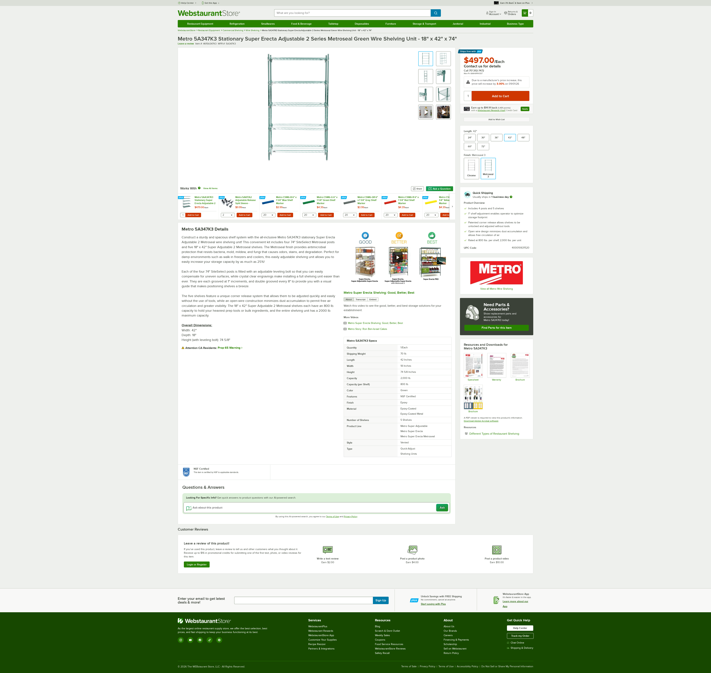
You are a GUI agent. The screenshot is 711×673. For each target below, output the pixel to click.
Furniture (390, 23)
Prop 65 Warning (229, 347)
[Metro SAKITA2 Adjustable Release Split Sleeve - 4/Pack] (239, 207)
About (349, 299)
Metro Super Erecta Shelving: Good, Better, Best (379, 292)
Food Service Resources (389, 644)
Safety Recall (382, 653)
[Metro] (496, 272)
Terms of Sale (409, 666)
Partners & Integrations (321, 648)
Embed (372, 299)
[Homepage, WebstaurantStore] (209, 13)
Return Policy (451, 653)
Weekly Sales (382, 635)
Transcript (360, 299)
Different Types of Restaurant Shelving (499, 433)
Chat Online (517, 642)
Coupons (380, 639)
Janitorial (458, 23)
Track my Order (520, 635)
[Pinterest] (219, 640)
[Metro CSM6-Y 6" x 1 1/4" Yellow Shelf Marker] (442, 207)
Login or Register (197, 564)
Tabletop (333, 23)
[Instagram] (181, 640)
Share (419, 188)
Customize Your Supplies (322, 639)
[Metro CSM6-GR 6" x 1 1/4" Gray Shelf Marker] (361, 207)
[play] (397, 257)
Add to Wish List (496, 119)
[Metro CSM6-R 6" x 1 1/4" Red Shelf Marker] (402, 207)
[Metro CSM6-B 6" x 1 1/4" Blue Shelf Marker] (279, 207)
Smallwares (268, 23)
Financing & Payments (456, 639)
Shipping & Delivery (522, 648)
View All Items (210, 188)
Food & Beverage (301, 23)
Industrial (485, 23)
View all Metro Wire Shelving (496, 288)
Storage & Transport (424, 23)
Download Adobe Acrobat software (481, 421)
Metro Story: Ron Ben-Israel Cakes (367, 329)
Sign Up (380, 600)
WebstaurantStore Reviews (390, 648)
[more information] (511, 197)
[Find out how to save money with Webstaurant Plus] (181, 197)
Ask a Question (442, 188)
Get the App (211, 3)
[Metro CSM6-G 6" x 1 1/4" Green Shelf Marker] (320, 207)
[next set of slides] (452, 207)
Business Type (515, 23)
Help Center (187, 3)
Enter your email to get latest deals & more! (201, 600)
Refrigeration (237, 23)
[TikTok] (210, 640)
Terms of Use (332, 516)
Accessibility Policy (467, 666)
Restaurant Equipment (200, 23)
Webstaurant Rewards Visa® (491, 110)
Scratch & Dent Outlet (387, 630)
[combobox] (352, 13)
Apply (525, 109)
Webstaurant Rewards (320, 630)
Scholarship (450, 644)
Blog (377, 626)
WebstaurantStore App (321, 635)
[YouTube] (190, 640)
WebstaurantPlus (317, 626)
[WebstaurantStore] (224, 621)
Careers (448, 635)
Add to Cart (193, 215)
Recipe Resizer (317, 644)
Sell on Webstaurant (455, 648)
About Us (449, 626)
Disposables (362, 23)
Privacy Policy (350, 516)
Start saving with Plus (433, 603)
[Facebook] (200, 640)
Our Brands (450, 630)
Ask (442, 507)
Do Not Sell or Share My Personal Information (507, 666)
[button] (425, 58)
